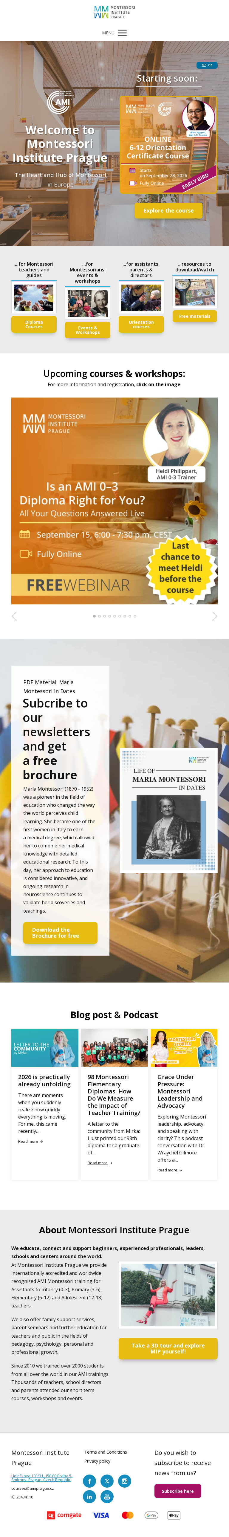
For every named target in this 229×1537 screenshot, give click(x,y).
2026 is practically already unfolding (44, 1080)
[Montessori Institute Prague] (115, 12)
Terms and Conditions (105, 1452)
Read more (28, 1141)
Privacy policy (97, 1461)
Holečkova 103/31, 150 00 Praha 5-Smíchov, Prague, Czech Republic (41, 1477)
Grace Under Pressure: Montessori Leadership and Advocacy (180, 1091)
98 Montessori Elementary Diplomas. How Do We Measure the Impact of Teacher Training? (114, 1095)
